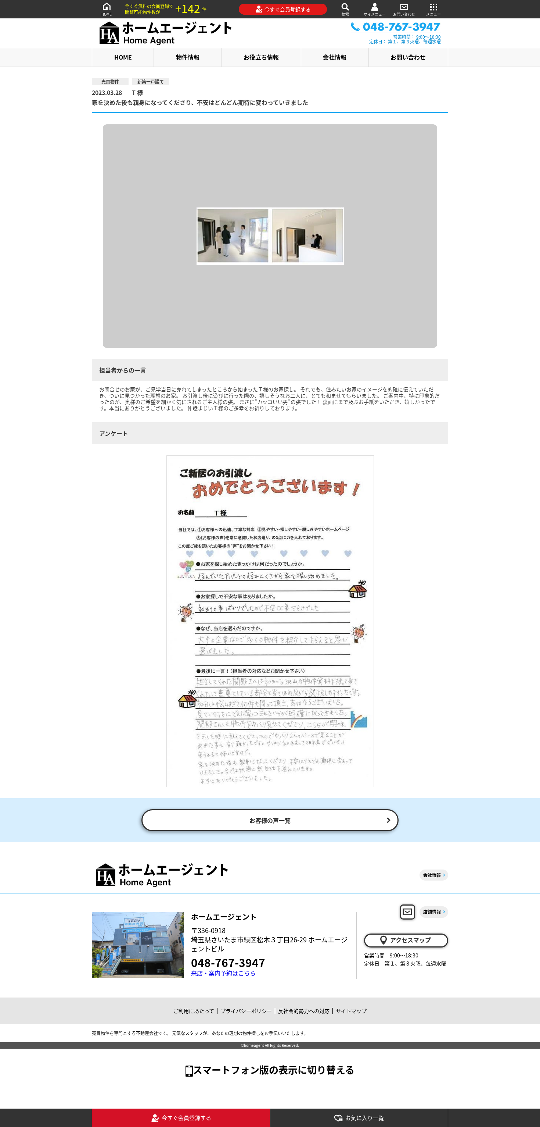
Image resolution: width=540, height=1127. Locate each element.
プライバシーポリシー (246, 1010)
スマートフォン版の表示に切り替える (273, 1069)
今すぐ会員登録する (287, 9)
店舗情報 (432, 912)
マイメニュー (375, 14)
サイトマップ (351, 1010)
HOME (106, 14)
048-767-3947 (228, 962)
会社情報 (334, 57)
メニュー (433, 14)
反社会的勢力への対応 (304, 1010)
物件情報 (187, 57)
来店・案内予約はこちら (223, 973)
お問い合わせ (404, 14)
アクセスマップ (410, 939)
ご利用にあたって (193, 1010)
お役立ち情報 (261, 57)
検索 (345, 14)
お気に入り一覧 (364, 1117)
